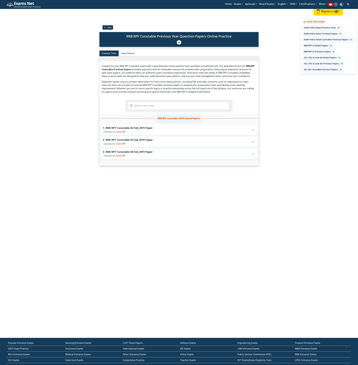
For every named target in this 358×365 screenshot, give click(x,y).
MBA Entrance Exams (306, 348)
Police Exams (187, 354)
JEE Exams (185, 348)
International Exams (133, 348)
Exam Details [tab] (128, 53)
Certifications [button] (307, 3)
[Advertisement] (30, 51)
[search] (348, 4)
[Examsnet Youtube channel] (331, 5)
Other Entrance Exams (134, 354)
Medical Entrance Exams (78, 354)
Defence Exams (188, 342)
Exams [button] (237, 3)
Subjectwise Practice (133, 360)
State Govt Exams (74, 360)
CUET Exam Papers (133, 342)
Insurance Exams (74, 348)
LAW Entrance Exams (248, 348)
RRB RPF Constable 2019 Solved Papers (179, 118)
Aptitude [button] (250, 3)
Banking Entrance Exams (78, 342)
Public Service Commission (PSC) (254, 354)
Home (228, 3)
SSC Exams (13, 360)
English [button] (282, 3)
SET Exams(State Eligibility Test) (254, 360)
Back (109, 27)
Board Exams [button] (266, 3)
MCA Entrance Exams (19, 354)
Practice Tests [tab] (109, 53)
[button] (335, 4)
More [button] (322, 3)
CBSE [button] (292, 3)
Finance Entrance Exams (307, 342)
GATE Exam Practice (18, 348)
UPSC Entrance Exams (306, 360)
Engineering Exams (247, 342)
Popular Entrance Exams (21, 342)
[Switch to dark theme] (341, 4)
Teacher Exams (188, 360)
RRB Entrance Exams (305, 354)
